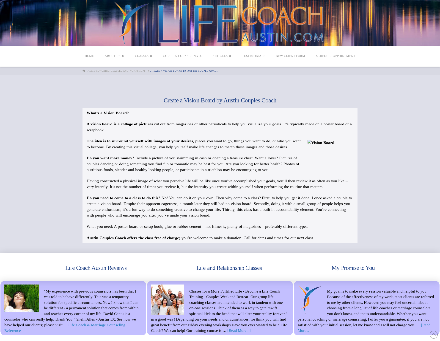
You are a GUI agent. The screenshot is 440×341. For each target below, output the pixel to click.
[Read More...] (239, 330)
